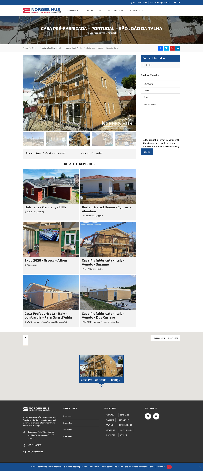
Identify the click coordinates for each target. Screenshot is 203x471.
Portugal (95, 153)
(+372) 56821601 (35, 445)
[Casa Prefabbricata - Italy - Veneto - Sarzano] (108, 239)
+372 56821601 (140, 2)
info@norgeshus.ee (161, 2)
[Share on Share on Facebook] (160, 48)
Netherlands (125, 425)
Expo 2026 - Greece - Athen (45, 260)
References (67, 416)
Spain (123, 435)
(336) (29, 48)
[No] (199, 466)
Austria (110, 415)
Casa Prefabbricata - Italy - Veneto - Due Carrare (103, 315)
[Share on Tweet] (166, 48)
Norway (110, 430)
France (110, 420)
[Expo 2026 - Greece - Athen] (51, 239)
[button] (131, 93)
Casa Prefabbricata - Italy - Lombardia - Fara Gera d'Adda (48, 315)
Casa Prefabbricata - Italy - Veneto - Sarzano (103, 262)
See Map (149, 65)
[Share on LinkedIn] (177, 48)
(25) (70, 48)
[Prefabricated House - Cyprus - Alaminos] (108, 186)
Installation (67, 429)
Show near (173, 338)
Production (67, 423)
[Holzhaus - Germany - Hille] (51, 186)
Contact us (67, 436)
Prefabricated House (53, 153)
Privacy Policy (172, 146)
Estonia (124, 415)
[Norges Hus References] (42, 10)
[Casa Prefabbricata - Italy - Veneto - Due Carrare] (108, 292)
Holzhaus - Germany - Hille (45, 207)
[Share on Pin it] (172, 48)
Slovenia (110, 435)
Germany (124, 420)
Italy (110, 425)
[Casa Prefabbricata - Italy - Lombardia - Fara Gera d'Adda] (51, 292)
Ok (169, 467)
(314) (50, 48)
